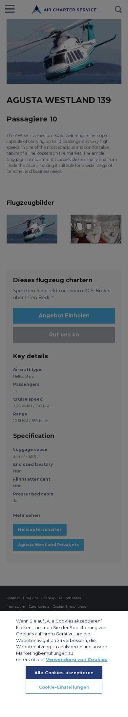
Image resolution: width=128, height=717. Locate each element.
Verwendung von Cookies (76, 659)
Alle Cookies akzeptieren (64, 672)
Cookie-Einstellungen (64, 687)
